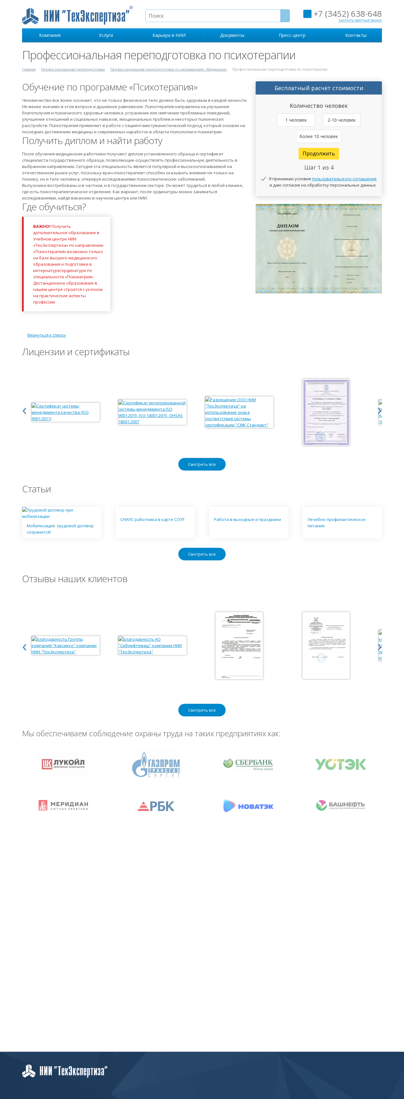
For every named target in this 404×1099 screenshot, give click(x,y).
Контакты (355, 35)
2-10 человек (342, 120)
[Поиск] (285, 15)
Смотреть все (202, 464)
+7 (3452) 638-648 (347, 13)
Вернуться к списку (46, 335)
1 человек (296, 120)
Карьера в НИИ (169, 35)
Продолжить (319, 153)
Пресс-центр (293, 35)
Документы (232, 35)
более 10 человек (319, 136)
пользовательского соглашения (344, 179)
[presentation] (24, 409)
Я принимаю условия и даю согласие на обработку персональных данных (323, 182)
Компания (51, 35)
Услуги (107, 35)
